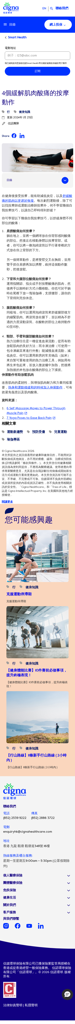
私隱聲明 (31, 1005)
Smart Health (17, 37)
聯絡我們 (62, 8)
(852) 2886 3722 (43, 818)
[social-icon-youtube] (32, 927)
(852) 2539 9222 (14, 818)
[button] (67, 994)
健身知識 (24, 112)
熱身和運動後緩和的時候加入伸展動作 (35, 387)
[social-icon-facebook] (20, 927)
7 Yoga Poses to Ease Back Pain (29, 418)
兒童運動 (60, 432)
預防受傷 (38, 432)
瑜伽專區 (13, 439)
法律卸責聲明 (12, 1005)
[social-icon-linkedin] (44, 927)
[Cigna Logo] (11, 12)
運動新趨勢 (15, 432)
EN (44, 8)
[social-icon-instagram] (9, 927)
